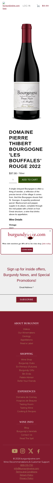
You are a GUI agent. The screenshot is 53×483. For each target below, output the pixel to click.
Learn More (27, 250)
